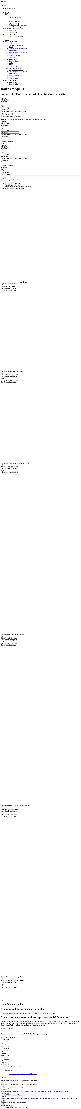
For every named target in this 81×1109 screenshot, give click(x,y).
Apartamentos (13, 50)
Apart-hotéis (12, 59)
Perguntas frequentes (20, 1091)
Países (3, 1098)
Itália (70, 1098)
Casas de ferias (13, 66)
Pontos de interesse (48, 1098)
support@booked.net (18, 1095)
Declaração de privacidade (48, 1091)
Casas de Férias (13, 54)
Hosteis (11, 64)
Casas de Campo (14, 61)
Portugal (57, 1098)
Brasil (67, 1098)
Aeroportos (28, 1098)
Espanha (62, 1098)
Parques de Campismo (16, 45)
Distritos (39, 1098)
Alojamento (12, 77)
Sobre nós (4, 1091)
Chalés (11, 63)
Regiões (34, 1098)
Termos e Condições (33, 1091)
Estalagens (12, 57)
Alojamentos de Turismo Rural (18, 52)
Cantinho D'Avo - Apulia (8, 283)
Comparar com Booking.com (12, 116)
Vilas (10, 43)
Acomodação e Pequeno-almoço (19, 48)
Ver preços (5, 136)
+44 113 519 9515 (6, 1095)
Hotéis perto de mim (62, 1091)
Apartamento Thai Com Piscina (10, 463)
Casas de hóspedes (14, 56)
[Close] (1, 1030)
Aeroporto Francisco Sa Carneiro (23, 1074)
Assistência (10, 1091)
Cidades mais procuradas (12, 1098)
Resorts (11, 47)
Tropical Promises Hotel (8, 1013)
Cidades (22, 1098)
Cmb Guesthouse (6, 371)
